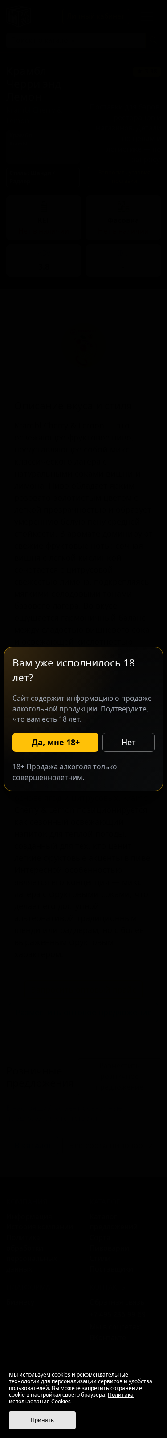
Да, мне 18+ (56, 742)
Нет (129, 742)
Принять (42, 1420)
